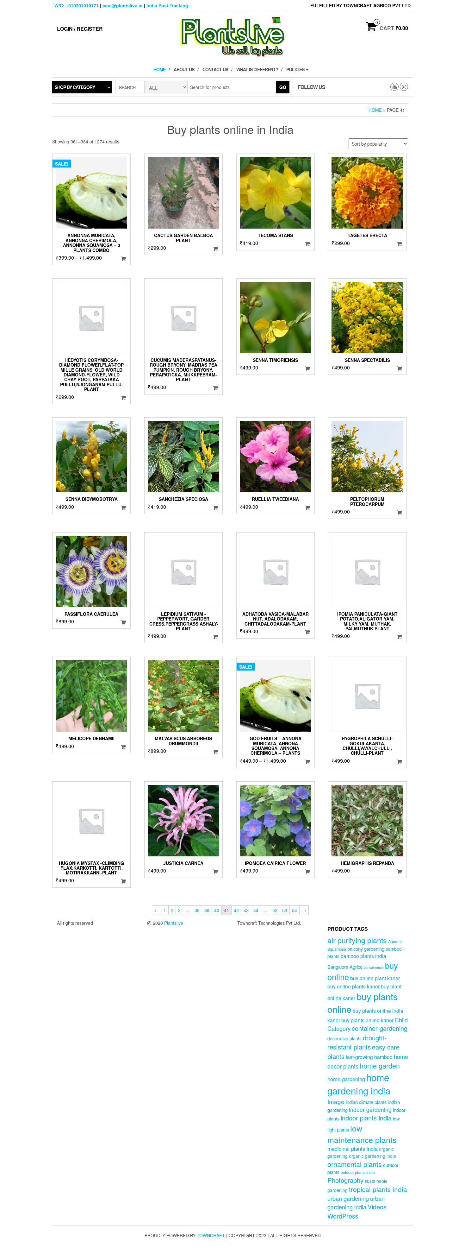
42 (236, 910)
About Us (184, 69)
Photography (345, 1180)
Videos (377, 1206)
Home (159, 69)
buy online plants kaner (353, 986)
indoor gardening (370, 1109)
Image (335, 1101)
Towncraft (211, 1235)
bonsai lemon (374, 967)
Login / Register (80, 28)
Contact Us (215, 69)
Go (282, 87)
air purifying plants (357, 940)
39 (206, 910)
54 (294, 910)
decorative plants (344, 1038)
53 (284, 910)
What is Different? (257, 69)
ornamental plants (354, 1164)
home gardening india (358, 1083)
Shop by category (75, 87)
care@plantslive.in (122, 5)
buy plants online (362, 1003)
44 (255, 910)
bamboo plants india (363, 955)
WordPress (342, 1215)
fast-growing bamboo (369, 1056)
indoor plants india (366, 1117)
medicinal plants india (352, 1148)
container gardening (379, 1028)
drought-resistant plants (357, 1042)
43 (246, 910)
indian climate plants (366, 1102)
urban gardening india (356, 1202)
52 (274, 910)
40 (216, 910)
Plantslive (173, 923)
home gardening (346, 1079)
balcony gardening (365, 948)
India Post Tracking (167, 5)
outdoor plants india (358, 1172)
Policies (295, 69)
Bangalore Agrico (345, 966)
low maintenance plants (361, 1133)
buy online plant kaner (375, 977)
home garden (380, 1065)
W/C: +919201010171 (76, 5)
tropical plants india (378, 1189)
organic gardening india (372, 1156)
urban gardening (348, 1198)
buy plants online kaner (367, 1020)
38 (197, 910)
